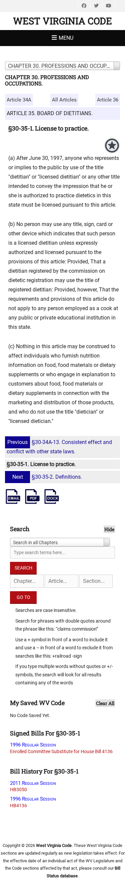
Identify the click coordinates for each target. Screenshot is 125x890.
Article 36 (107, 100)
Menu (66, 38)
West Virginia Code (62, 21)
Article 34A (19, 100)
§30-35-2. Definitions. (47, 477)
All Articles (64, 100)
